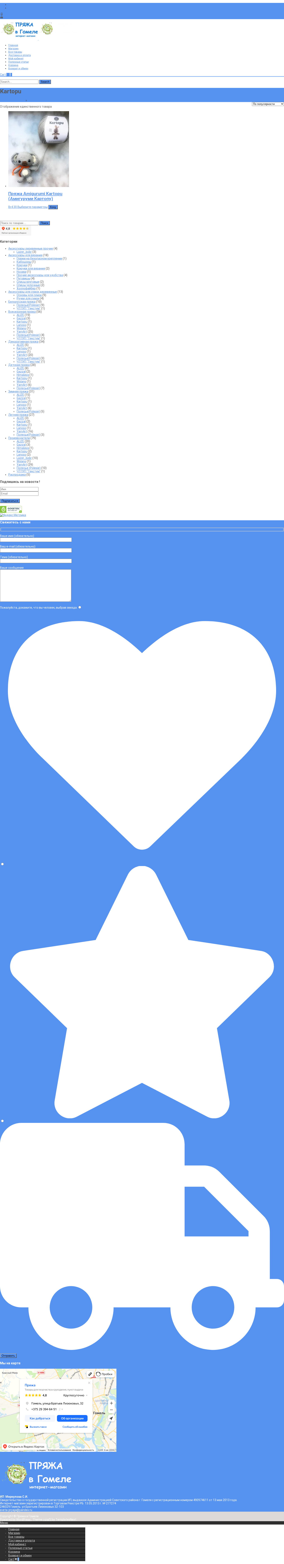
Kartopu (22, 321)
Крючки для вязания (31, 268)
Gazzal (21, 318)
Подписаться (10, 500)
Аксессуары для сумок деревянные (32, 291)
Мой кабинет (15, 58)
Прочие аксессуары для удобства (40, 275)
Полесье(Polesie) (28, 305)
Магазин (13, 48)
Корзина (13, 65)
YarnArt (22, 331)
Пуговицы (23, 278)
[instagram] (10, 8)
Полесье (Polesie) (29, 468)
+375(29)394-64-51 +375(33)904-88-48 (30, 14)
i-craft (47, 1519)
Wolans (21, 328)
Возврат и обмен (18, 68)
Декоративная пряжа (23, 341)
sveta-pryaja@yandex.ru (20, 17)
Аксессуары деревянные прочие (30, 248)
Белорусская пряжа (22, 301)
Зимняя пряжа (18, 391)
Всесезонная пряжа (41, 100)
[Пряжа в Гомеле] (38, 39)
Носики (21, 271)
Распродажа (17, 474)
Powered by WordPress (15, 1519)
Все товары (15, 51)
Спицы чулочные (28, 285)
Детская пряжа (19, 365)
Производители (19, 438)
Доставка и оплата (19, 55)
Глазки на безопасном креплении (39, 258)
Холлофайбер (26, 288)
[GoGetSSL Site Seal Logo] (11, 511)
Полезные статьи (18, 61)
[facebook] (10, 4)
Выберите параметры (32, 207)
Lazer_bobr (24, 251)
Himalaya (23, 375)
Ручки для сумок (28, 298)
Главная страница (12, 100)
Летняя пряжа (18, 414)
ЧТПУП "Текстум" (29, 308)
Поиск (44, 223)
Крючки (22, 265)
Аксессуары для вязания (25, 255)
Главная (13, 45)
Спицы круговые (28, 281)
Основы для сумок (29, 295)
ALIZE (20, 315)
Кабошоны (24, 261)
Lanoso (21, 325)
